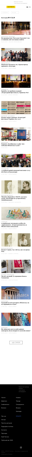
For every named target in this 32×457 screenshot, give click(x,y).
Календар (18, 411)
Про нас (3, 416)
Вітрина (18, 408)
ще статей (16, 342)
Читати (3, 397)
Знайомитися (5, 404)
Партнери (4, 433)
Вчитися (3, 408)
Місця (14, 12)
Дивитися (4, 401)
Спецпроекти (20, 404)
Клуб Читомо (5, 437)
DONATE (18, 416)
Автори (3, 419)
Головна (5, 12)
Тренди (18, 401)
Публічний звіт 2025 (7, 440)
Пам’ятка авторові (6, 423)
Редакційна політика (7, 426)
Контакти (4, 430)
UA (27, 7)
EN (30, 7)
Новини (18, 397)
